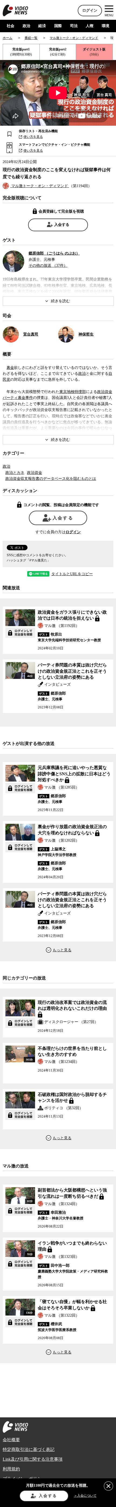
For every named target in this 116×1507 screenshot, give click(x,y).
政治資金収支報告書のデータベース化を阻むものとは (50, 479)
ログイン (89, 10)
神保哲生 (86, 334)
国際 (58, 26)
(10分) (94, 51)
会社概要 (11, 1439)
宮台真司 (30, 334)
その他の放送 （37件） (48, 265)
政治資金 (34, 473)
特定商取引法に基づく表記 (28, 1449)
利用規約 (11, 1469)
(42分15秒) (57, 51)
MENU (109, 15)
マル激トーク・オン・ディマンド (39, 186)
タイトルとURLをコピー (72, 574)
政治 (26, 26)
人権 (89, 26)
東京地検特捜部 (72, 392)
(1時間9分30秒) (21, 51)
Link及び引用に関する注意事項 (33, 1459)
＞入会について (85, 1496)
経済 (42, 26)
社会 (10, 26)
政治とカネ (14, 473)
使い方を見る (33, 137)
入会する (61, 225)
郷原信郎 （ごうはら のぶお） (54, 253)
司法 (74, 26)
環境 (105, 26)
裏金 (10, 368)
